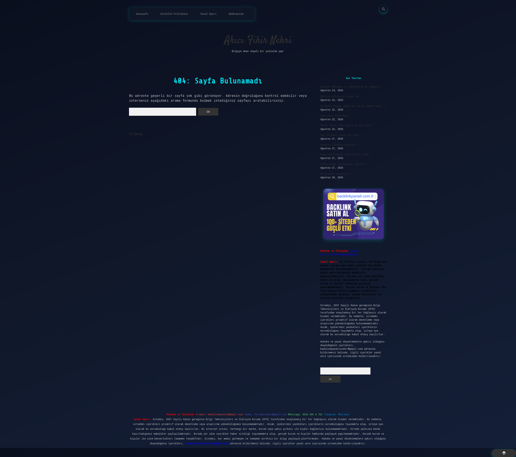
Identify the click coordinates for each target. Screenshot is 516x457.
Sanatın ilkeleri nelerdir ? (339, 144)
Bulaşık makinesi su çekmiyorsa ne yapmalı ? (351, 86)
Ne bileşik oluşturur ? (336, 173)
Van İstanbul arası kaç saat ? (341, 135)
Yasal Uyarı (208, 13)
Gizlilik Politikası (174, 13)
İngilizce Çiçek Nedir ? (336, 115)
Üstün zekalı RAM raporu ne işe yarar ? (347, 125)
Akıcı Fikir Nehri (258, 40)
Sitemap (136, 134)
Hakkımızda (236, 13)
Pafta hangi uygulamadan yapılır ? (343, 164)
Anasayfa (142, 13)
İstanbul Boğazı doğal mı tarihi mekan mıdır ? (352, 105)
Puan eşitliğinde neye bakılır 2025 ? (345, 154)
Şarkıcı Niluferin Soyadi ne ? (341, 96)
